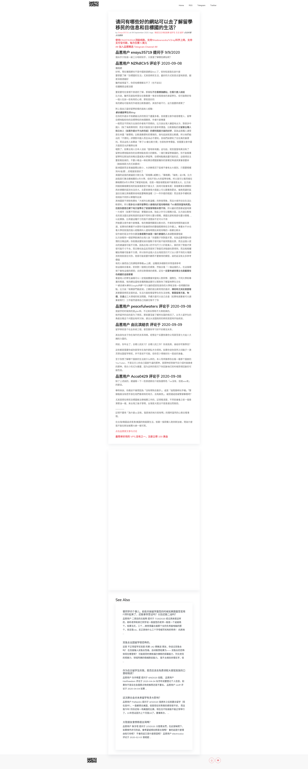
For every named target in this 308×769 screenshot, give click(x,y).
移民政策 (166, 32)
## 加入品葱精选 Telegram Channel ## (136, 46)
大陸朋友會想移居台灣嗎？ (137, 722)
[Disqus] (154, 489)
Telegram (201, 5)
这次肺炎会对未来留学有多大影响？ (142, 697)
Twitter (213, 5)
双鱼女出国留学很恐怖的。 (137, 642)
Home (181, 5)
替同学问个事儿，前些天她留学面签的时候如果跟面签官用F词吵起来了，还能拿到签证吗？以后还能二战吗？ (154, 613)
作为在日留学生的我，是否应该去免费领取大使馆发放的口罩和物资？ (154, 672)
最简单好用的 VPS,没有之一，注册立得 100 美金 (142, 436)
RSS (190, 5)
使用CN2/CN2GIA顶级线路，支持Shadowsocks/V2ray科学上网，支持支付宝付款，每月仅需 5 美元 (154, 41)
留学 (182, 32)
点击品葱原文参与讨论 (126, 431)
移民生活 (158, 32)
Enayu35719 (123, 32)
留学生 (172, 32)
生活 (178, 32)
